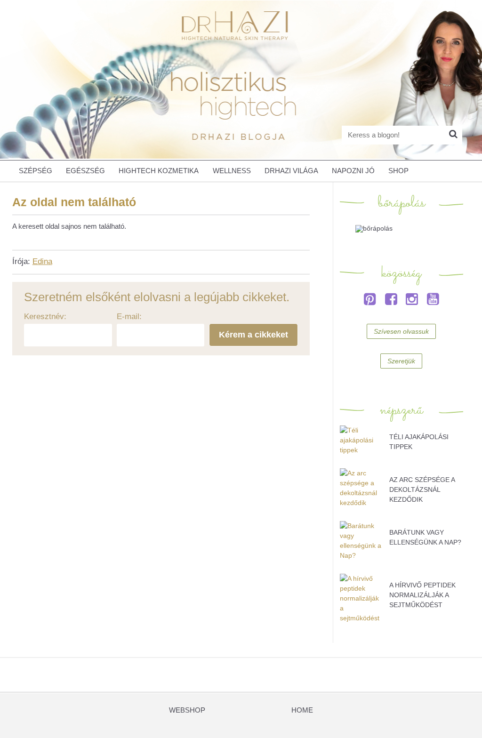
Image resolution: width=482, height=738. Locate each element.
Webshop (187, 710)
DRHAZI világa (291, 171)
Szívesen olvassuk (401, 331)
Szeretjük (401, 361)
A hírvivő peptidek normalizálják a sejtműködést (422, 595)
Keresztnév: (45, 317)
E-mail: (129, 317)
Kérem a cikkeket (253, 334)
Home (302, 710)
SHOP (398, 171)
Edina (42, 261)
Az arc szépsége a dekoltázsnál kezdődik (422, 489)
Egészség (85, 171)
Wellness (232, 171)
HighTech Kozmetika (159, 171)
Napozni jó (353, 171)
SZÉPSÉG (35, 171)
